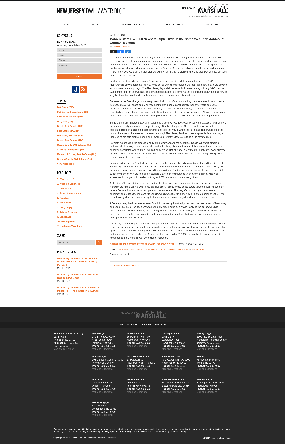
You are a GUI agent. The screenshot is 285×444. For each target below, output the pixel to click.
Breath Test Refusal (70, 140)
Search (99, 242)
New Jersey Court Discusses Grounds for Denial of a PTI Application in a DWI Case (78, 289)
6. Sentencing (64, 202)
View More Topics (66, 164)
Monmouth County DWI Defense (143, 249)
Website (96, 24)
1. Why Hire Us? (65, 179)
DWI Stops (124, 249)
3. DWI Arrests (64, 188)
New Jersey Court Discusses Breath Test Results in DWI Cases (78, 276)
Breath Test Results (70, 126)
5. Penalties (63, 198)
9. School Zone (65, 216)
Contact (211, 24)
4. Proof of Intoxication (69, 193)
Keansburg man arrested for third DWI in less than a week (142, 243)
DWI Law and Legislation (72, 112)
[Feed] (83, 89)
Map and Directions (63, 349)
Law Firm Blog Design (217, 438)
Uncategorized (198, 249)
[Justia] (75, 89)
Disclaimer (132, 325)
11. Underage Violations (69, 226)
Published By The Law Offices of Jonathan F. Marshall (205, 11)
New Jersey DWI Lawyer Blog (91, 11)
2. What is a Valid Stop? (69, 184)
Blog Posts (160, 325)
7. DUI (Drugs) (64, 207)
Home (67, 24)
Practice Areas (174, 24)
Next (135, 265)
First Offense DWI (69, 130)
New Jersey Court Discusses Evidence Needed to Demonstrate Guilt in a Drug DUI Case (77, 261)
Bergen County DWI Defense (74, 159)
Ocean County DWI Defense (74, 145)
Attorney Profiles (133, 24)
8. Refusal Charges (67, 212)
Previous (116, 265)
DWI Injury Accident (70, 135)
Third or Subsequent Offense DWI (173, 249)
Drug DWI (65, 121)
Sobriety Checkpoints (71, 149)
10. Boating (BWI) (66, 221)
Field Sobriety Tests (70, 116)
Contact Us (146, 325)
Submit (79, 76)
